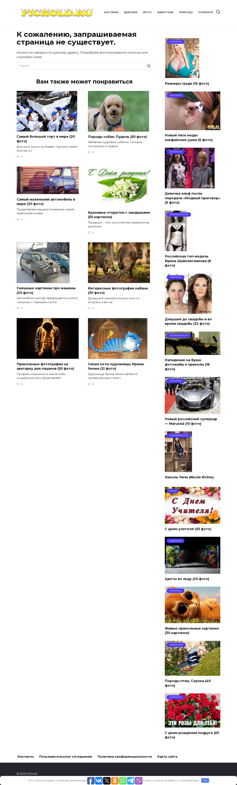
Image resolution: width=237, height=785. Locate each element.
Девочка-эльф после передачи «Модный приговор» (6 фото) (192, 197)
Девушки (130, 12)
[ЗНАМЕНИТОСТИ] (176, 249)
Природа (186, 12)
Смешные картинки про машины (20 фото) (46, 290)
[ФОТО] (192, 521)
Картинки (111, 12)
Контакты (26, 756)
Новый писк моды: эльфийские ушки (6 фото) (189, 137)
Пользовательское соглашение (65, 756)
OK (205, 780)
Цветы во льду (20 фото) (187, 579)
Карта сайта (167, 756)
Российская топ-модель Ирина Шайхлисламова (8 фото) (188, 260)
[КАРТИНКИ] (182, 76)
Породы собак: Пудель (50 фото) (117, 137)
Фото (147, 12)
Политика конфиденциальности (125, 756)
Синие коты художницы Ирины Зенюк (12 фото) (116, 366)
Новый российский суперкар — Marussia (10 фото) (191, 421)
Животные (165, 12)
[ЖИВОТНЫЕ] (192, 673)
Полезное (205, 12)
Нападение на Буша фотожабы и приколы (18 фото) (187, 364)
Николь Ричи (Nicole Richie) (189, 477)
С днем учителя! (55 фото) (188, 529)
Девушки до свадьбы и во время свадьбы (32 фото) (188, 321)
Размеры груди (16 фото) (187, 83)
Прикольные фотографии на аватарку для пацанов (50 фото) (45, 366)
